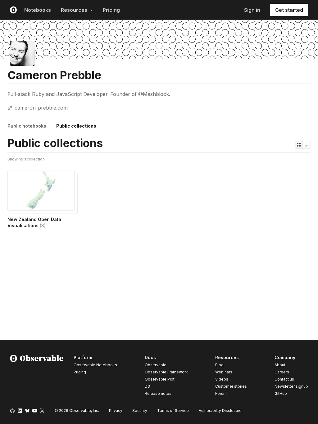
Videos (221, 379)
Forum (221, 393)
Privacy (115, 410)
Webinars (223, 372)
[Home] (37, 376)
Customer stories (231, 386)
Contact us (284, 379)
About (280, 365)
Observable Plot (160, 379)
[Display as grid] (298, 144)
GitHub (281, 393)
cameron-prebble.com (41, 108)
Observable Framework (166, 372)
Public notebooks (26, 126)
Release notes (158, 393)
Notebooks (37, 10)
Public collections (76, 126)
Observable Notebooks (95, 365)
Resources (74, 10)
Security (139, 410)
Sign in (252, 10)
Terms (173, 410)
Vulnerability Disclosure (220, 410)
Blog (219, 365)
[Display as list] (306, 144)
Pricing (111, 10)
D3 (147, 386)
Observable (155, 365)
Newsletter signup (291, 386)
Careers (282, 372)
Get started (289, 10)
